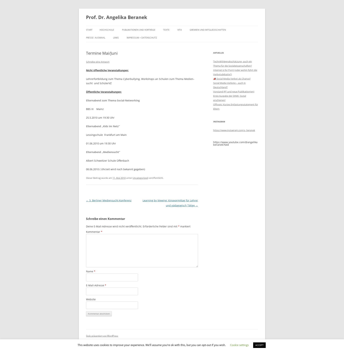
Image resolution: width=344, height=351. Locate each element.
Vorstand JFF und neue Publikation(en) (233, 91)
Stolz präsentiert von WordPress (102, 335)
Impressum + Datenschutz (142, 37)
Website (91, 299)
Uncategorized (140, 178)
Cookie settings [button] (239, 345)
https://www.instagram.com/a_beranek (234, 130)
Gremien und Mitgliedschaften (208, 29)
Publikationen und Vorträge (138, 29)
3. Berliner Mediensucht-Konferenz (109, 200)
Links (116, 37)
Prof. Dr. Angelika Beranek (116, 17)
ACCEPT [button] (259, 345)
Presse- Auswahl (95, 37)
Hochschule (107, 29)
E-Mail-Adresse (96, 285)
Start (89, 29)
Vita (179, 29)
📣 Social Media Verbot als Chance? (232, 78)
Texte (166, 29)
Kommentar (94, 231)
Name (90, 271)
